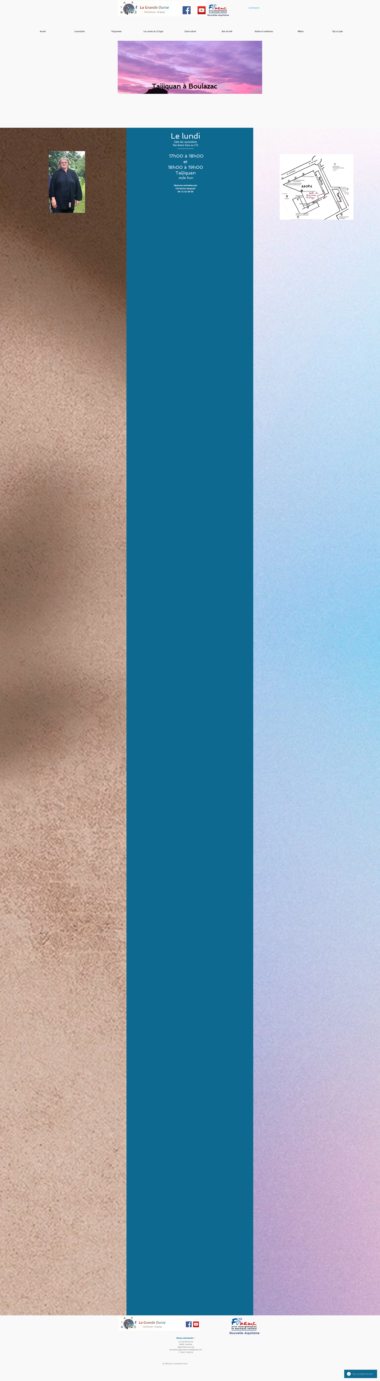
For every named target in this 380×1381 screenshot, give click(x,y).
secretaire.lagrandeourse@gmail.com (185, 1349)
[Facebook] (187, 10)
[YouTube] (202, 10)
